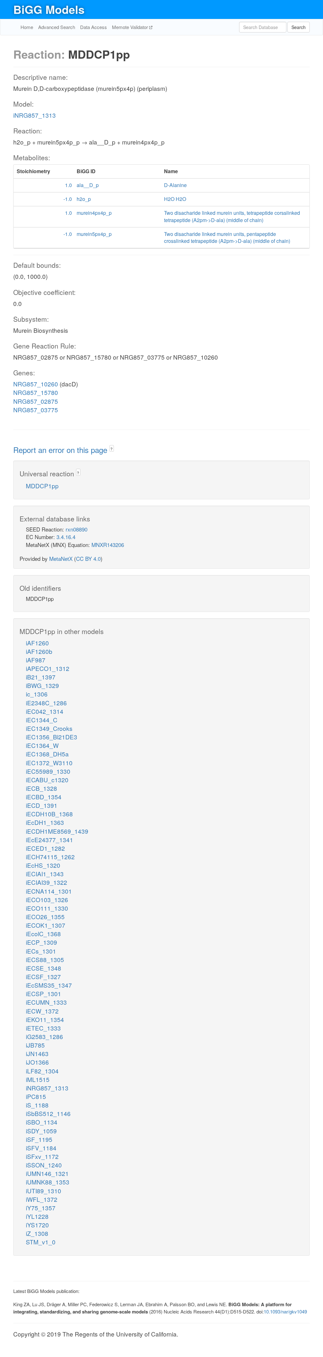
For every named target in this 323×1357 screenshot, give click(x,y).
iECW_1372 (42, 1011)
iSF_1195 (39, 1139)
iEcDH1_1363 (45, 822)
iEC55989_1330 (48, 771)
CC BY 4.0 (88, 558)
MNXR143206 (107, 545)
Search (298, 27)
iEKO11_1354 (45, 1019)
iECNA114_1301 (49, 891)
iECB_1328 (41, 788)
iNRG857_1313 (34, 115)
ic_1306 (37, 694)
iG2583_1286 (44, 1036)
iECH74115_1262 (50, 856)
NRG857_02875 (35, 401)
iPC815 (36, 1096)
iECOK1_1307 (45, 925)
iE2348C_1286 (46, 702)
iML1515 (38, 1079)
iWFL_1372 (41, 1199)
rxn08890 (76, 529)
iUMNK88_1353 (47, 1182)
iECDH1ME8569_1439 (57, 831)
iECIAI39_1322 (46, 882)
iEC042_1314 (44, 711)
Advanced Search (56, 27)
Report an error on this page (61, 449)
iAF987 (35, 659)
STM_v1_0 (41, 1241)
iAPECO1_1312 (47, 668)
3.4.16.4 (65, 537)
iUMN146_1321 (47, 1173)
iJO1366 (37, 1062)
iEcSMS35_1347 (49, 985)
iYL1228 (37, 1216)
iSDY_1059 (41, 1130)
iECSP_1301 (43, 993)
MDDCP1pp (42, 485)
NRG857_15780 (35, 392)
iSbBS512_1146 (48, 1113)
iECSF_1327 (43, 976)
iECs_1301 (41, 951)
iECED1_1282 (45, 848)
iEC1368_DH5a (47, 753)
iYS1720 (37, 1224)
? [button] (111, 448)
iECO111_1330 (47, 908)
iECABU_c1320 (47, 779)
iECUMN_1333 (46, 1002)
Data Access (93, 27)
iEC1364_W (42, 745)
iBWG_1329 (42, 685)
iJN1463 (37, 1053)
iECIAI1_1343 (45, 873)
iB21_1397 (41, 677)
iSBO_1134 (41, 1122)
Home (27, 27)
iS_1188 (37, 1105)
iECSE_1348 (43, 968)
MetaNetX (61, 558)
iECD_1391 (41, 805)
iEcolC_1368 (43, 933)
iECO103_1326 (47, 899)
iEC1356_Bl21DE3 (51, 736)
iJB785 (35, 1045)
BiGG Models (49, 9)
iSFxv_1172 (42, 1156)
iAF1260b (39, 651)
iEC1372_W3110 (49, 762)
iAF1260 (37, 642)
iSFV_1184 (41, 1147)
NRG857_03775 (35, 409)
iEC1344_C (41, 719)
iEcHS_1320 (43, 865)
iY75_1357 (41, 1207)
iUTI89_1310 (43, 1190)
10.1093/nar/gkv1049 (285, 1311)
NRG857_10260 (35, 383)
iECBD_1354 (44, 796)
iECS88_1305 (45, 959)
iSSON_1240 (44, 1164)
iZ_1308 (37, 1233)
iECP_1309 (41, 942)
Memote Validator (130, 27)
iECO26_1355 (45, 916)
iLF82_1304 (42, 1070)
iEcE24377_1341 (49, 839)
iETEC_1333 (43, 1028)
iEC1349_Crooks (49, 728)
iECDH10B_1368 (49, 813)
